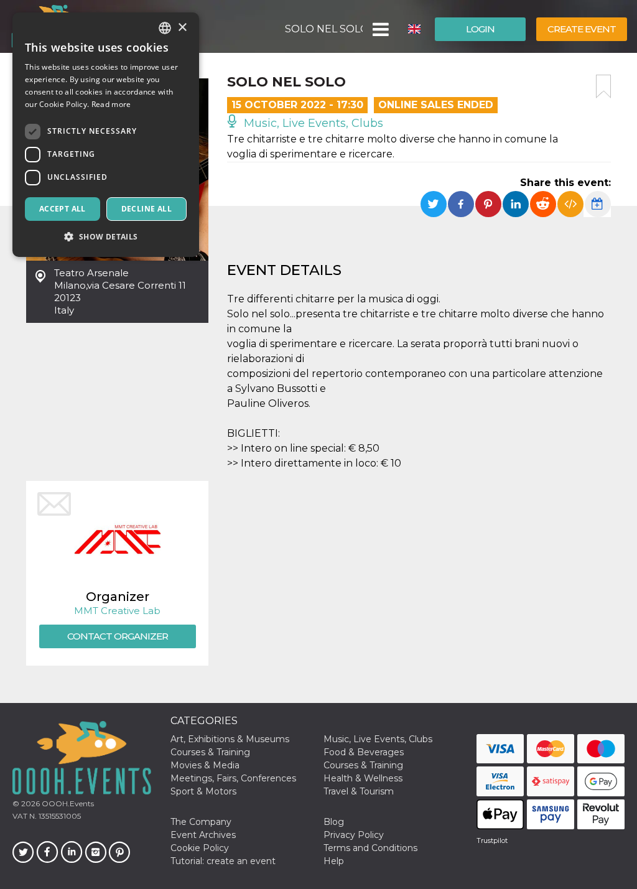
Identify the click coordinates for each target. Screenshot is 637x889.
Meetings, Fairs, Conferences (233, 778)
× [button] (182, 27)
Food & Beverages (363, 752)
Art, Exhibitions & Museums (229, 739)
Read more (111, 104)
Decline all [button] (146, 208)
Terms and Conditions (370, 848)
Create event (581, 29)
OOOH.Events (67, 803)
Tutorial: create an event (223, 861)
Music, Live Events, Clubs (312, 123)
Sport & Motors (203, 791)
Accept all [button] (62, 208)
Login (480, 29)
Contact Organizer (117, 636)
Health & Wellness (362, 778)
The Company (200, 821)
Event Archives (203, 834)
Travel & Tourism (358, 791)
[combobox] (165, 28)
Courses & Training (210, 752)
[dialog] (105, 134)
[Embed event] (570, 204)
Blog (333, 821)
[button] (380, 29)
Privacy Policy (353, 834)
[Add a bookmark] (603, 86)
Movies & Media (204, 765)
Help (333, 861)
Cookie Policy (199, 848)
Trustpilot (492, 840)
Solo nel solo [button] (324, 29)
